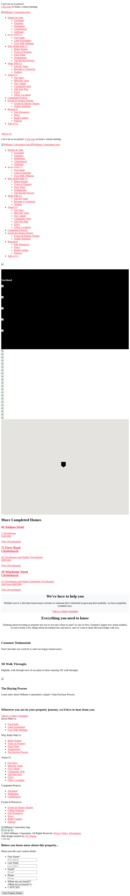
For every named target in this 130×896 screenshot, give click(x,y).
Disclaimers (75, 833)
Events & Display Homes (20, 100)
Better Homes (21, 49)
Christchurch (20, 29)
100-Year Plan (21, 89)
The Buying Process (24, 60)
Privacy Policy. (61, 833)
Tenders (18, 72)
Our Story (19, 77)
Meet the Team (21, 80)
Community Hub (22, 86)
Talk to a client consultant (65, 611)
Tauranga (18, 23)
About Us (12, 75)
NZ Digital (30, 836)
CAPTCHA (14, 887)
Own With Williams (24, 43)
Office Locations (22, 95)
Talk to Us (13, 123)
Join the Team (21, 66)
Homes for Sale (15, 17)
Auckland (19, 20)
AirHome (18, 32)
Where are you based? (19, 881)
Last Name (13, 862)
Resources (13, 109)
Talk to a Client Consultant (14, 715)
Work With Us (15, 63)
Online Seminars (22, 106)
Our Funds (19, 37)
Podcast (18, 120)
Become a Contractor (24, 69)
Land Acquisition (22, 40)
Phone (11, 875)
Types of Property (23, 52)
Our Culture (20, 83)
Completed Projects (17, 97)
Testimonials (20, 57)
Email (11, 869)
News (17, 115)
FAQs (17, 92)
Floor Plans (19, 54)
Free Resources (21, 112)
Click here (6, 6)
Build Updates (21, 117)
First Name (14, 856)
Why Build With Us (18, 46)
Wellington (19, 26)
